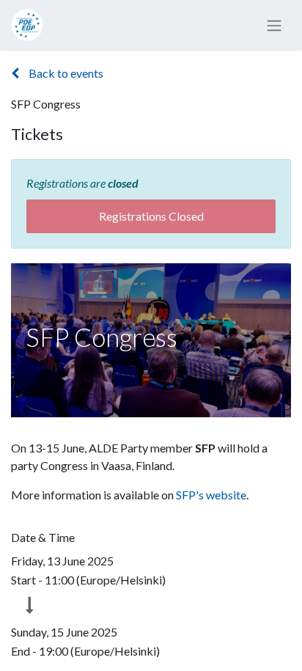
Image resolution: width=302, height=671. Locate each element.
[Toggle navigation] (274, 25)
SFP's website (211, 495)
